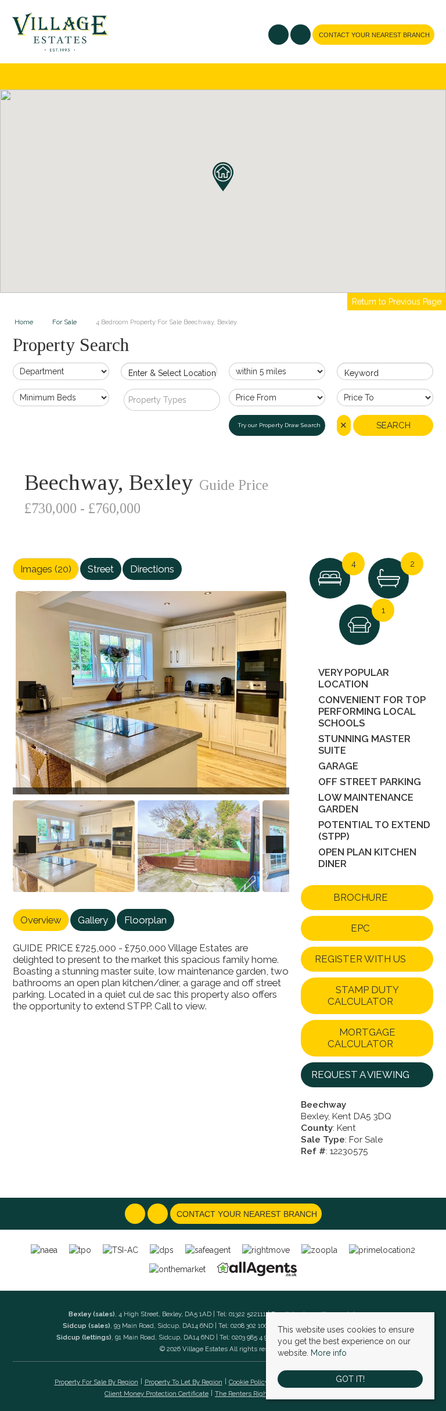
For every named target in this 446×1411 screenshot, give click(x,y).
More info (329, 1353)
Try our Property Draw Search (277, 425)
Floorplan (145, 920)
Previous (29, 698)
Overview (41, 920)
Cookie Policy (248, 1382)
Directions (152, 569)
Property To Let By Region (183, 1382)
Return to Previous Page (396, 301)
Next (277, 698)
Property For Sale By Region (96, 1382)
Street (101, 569)
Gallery (93, 920)
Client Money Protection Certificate (156, 1393)
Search (393, 425)
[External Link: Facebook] (279, 36)
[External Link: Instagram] (301, 36)
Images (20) (45, 569)
